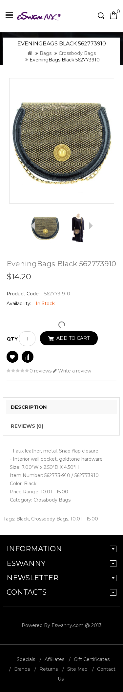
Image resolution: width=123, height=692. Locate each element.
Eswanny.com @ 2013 (76, 625)
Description (29, 407)
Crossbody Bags (77, 53)
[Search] (101, 15)
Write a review (74, 371)
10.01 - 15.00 (84, 519)
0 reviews (40, 371)
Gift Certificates (92, 659)
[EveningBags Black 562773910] (61, 141)
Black (22, 519)
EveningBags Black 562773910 (65, 60)
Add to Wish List (12, 357)
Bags (45, 53)
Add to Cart (73, 338)
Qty (12, 339)
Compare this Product (27, 357)
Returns (48, 669)
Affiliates (54, 659)
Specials (26, 659)
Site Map (77, 669)
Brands (22, 669)
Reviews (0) (27, 426)
